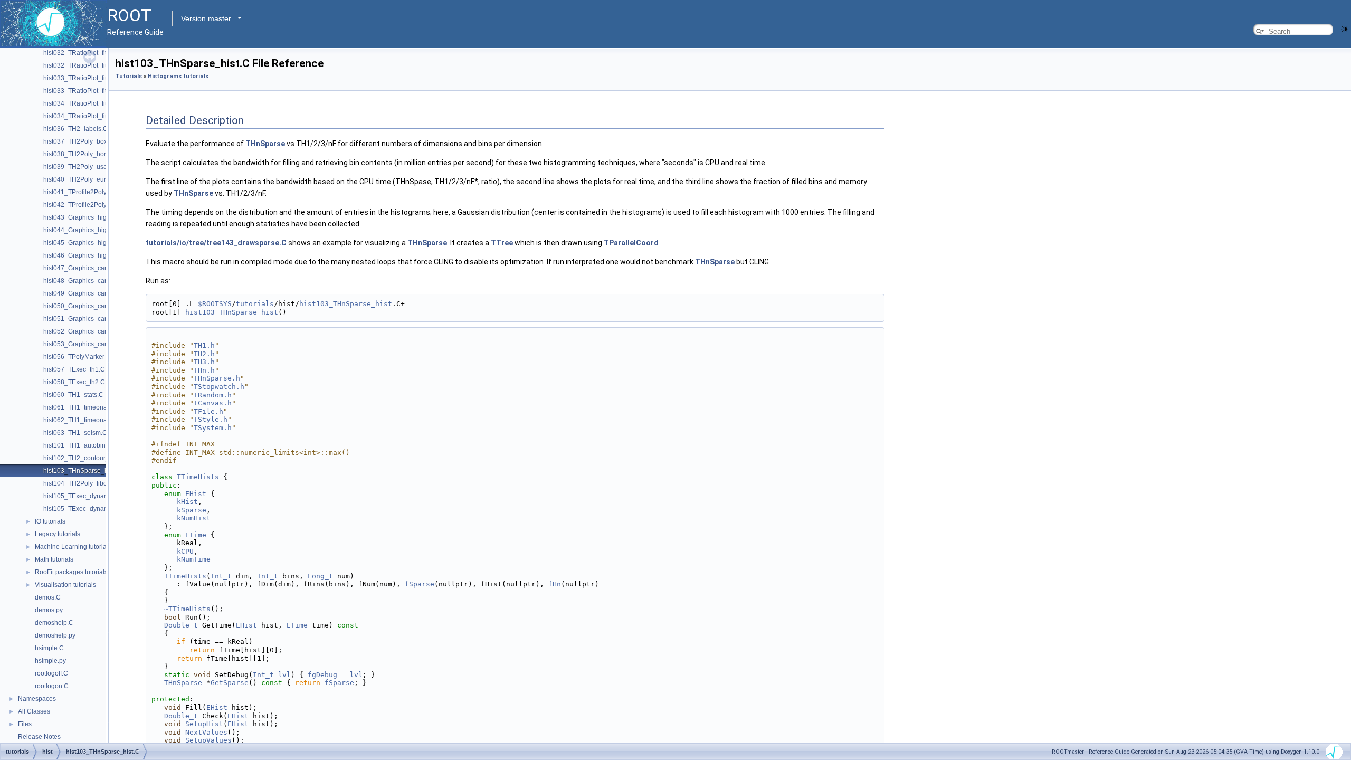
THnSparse (265, 143)
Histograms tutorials (178, 76)
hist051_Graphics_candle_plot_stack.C (99, 318)
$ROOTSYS (215, 304)
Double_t (181, 625)
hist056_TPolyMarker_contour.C (89, 356)
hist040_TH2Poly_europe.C (83, 179)
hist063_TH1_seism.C (75, 432)
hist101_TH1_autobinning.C (84, 445)
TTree (502, 243)
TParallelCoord (631, 243)
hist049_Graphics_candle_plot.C (90, 293)
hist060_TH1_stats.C (73, 394)
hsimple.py (50, 660)
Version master (206, 18)
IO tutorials (50, 521)
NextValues (206, 732)
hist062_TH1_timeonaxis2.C (84, 420)
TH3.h (204, 362)
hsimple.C (49, 648)
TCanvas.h (213, 403)
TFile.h (208, 411)
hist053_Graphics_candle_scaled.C (94, 344)
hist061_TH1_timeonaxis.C (82, 407)
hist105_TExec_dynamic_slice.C (90, 496)
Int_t (221, 576)
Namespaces (37, 698)
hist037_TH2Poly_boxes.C (81, 141)
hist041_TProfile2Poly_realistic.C (91, 192)
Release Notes (39, 736)
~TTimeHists (187, 609)
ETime (195, 535)
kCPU (185, 551)
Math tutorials (54, 559)
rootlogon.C (52, 686)
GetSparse (230, 683)
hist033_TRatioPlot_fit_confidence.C (95, 78)
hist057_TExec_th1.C (74, 369)
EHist (195, 494)
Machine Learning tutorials (73, 546)
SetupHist (204, 724)
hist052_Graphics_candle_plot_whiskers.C (105, 331)
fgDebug (322, 675)
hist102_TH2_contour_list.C (83, 458)
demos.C (48, 597)
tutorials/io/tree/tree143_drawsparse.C (216, 243)
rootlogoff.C (51, 673)
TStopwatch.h (219, 387)
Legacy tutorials (57, 534)
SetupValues (208, 740)
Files (25, 724)
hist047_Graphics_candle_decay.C (93, 268)
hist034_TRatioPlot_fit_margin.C (90, 103)
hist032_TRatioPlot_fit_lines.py (87, 65)
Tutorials (128, 76)
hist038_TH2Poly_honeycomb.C (90, 154)
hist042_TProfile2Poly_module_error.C (99, 204)
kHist (187, 502)
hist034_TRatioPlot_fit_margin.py (91, 116)
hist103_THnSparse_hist (345, 304)
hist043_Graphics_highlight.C (86, 217)
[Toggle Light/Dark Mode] (1344, 28)
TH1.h (204, 345)
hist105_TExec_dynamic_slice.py (91, 508)
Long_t (320, 576)
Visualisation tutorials (65, 584)
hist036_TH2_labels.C (75, 128)
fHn (554, 584)
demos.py (49, 610)
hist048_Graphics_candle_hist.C (90, 280)
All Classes (34, 711)
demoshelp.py (55, 635)
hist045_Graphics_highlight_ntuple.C (96, 242)
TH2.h (204, 354)
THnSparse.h (217, 378)
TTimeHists (198, 477)
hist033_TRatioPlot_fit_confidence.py (96, 90)
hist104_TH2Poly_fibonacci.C (86, 483)
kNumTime (194, 559)
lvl (284, 675)
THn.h (204, 370)
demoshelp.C (54, 622)
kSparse (191, 510)
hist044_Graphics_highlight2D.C (90, 230)
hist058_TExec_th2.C (74, 382)
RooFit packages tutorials (71, 572)
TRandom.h (213, 395)
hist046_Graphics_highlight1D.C (90, 255)
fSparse (419, 584)
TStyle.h (210, 419)
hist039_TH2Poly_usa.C (78, 166)
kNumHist (194, 518)
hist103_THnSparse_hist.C (82, 470)
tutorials (255, 304)
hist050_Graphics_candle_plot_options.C (103, 306)
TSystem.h (213, 428)
